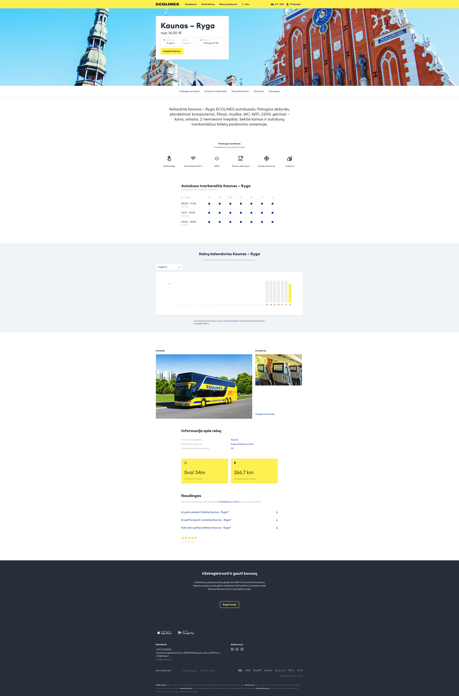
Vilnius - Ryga (171, 685)
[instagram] (237, 649)
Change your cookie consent (291, 676)
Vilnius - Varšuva (274, 688)
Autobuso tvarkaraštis (215, 91)
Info (247, 4)
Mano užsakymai (228, 4)
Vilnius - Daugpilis (204, 685)
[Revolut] (268, 670)
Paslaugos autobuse (189, 91)
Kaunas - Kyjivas (295, 685)
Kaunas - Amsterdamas (231, 688)
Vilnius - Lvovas (271, 685)
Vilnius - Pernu (193, 685)
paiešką (235, 321)
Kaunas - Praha (191, 692)
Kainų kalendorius (240, 91)
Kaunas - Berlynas (179, 692)
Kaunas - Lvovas (161, 688)
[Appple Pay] (291, 670)
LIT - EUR (279, 4)
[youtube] (241, 649)
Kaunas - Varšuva (167, 692)
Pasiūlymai (191, 4)
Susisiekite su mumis (229, 501)
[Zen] (280, 670)
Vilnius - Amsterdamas (200, 688)
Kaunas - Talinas (227, 685)
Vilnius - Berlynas (286, 688)
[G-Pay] (300, 670)
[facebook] (232, 649)
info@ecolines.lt (164, 659)
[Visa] (247, 670)
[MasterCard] (240, 670)
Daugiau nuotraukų (264, 414)
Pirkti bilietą (208, 4)
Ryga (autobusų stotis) (242, 444)
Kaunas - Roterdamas (247, 688)
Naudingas (274, 91)
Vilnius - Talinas (182, 685)
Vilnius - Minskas (283, 685)
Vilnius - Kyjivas (260, 685)
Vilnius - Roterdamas (215, 688)
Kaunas (234, 439)
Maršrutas (259, 91)
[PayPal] (257, 670)
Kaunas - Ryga (216, 685)
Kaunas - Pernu (239, 685)
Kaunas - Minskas (174, 688)
